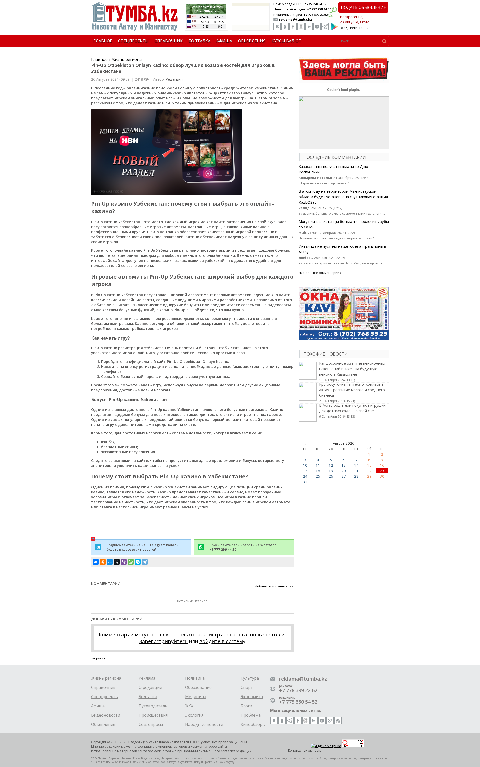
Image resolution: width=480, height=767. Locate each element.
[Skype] (138, 562)
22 (369, 470)
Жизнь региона (127, 59)
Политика (195, 678)
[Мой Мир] (110, 562)
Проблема (251, 715)
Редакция (174, 79)
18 (318, 470)
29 (369, 476)
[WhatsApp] (131, 562)
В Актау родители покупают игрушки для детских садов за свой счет (352, 411)
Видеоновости (105, 715)
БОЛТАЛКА (199, 41)
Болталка (148, 696)
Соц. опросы (151, 724)
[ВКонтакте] (96, 562)
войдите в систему (223, 641)
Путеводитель (153, 706)
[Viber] (124, 562)
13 (344, 465)
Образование (198, 687)
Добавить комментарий (274, 586)
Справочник (103, 687)
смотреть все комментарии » (320, 273)
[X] (117, 562)
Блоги (246, 706)
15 (369, 465)
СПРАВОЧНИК (169, 41)
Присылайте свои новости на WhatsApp (243, 547)
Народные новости (204, 724)
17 (305, 470)
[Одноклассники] (103, 562)
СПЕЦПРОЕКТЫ (133, 41)
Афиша (98, 706)
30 (382, 476)
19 (331, 470)
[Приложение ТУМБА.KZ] (334, 29)
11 (318, 465)
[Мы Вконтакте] (277, 26)
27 (344, 476)
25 (318, 476)
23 (382, 470)
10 (305, 465)
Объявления (103, 724)
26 (331, 476)
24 (305, 476)
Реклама (147, 678)
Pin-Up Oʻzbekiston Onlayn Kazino (236, 92)
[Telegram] (145, 562)
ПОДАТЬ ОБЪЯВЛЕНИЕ (363, 7)
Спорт (247, 687)
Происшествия (153, 715)
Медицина (195, 696)
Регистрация (360, 27)
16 (382, 465)
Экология (194, 715)
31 (305, 481)
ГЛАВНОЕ (103, 41)
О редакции (150, 687)
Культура (250, 678)
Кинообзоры (253, 724)
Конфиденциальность (304, 750)
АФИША (224, 41)
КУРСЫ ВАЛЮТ (287, 41)
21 (356, 470)
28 (356, 476)
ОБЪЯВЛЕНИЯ (252, 41)
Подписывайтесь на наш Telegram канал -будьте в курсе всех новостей (142, 547)
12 (331, 465)
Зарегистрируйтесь (163, 641)
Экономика (252, 696)
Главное (99, 59)
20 (344, 470)
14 (356, 465)
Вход (344, 27)
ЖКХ (189, 706)
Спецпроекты (104, 696)
